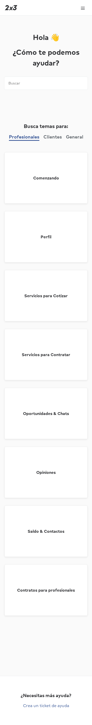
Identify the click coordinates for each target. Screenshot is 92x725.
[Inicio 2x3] (11, 7)
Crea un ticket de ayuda (46, 705)
